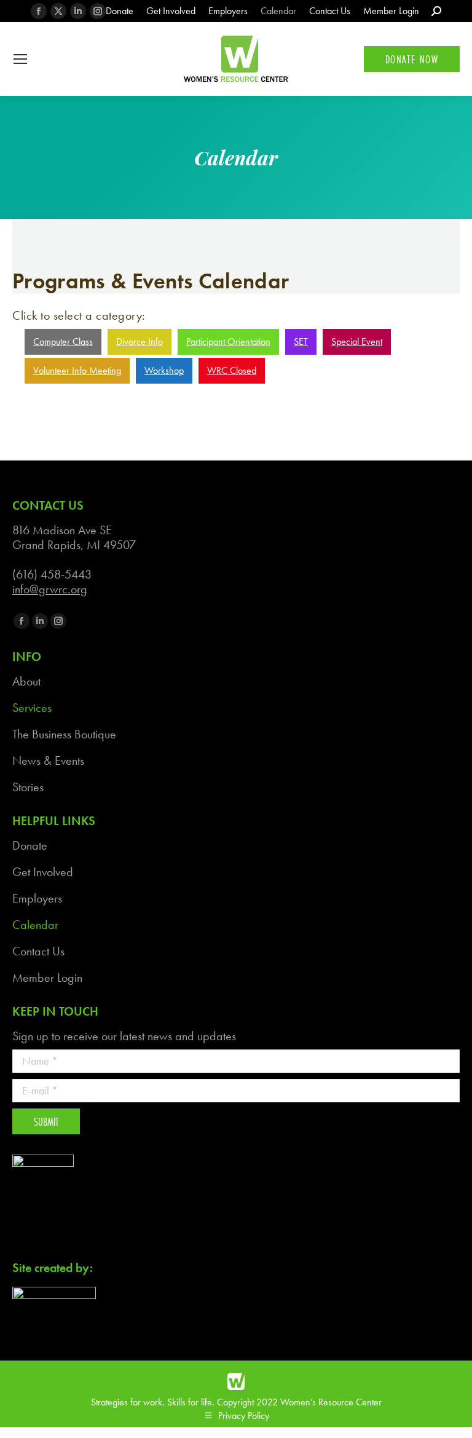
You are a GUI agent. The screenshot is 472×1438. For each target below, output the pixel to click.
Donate (29, 845)
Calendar (35, 924)
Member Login (47, 977)
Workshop (164, 370)
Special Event (356, 341)
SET (301, 341)
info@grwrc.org (49, 589)
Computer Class (63, 341)
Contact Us (38, 951)
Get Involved (42, 871)
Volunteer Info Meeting (77, 370)
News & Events (48, 760)
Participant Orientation (228, 341)
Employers (37, 898)
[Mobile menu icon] (20, 59)
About (26, 681)
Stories (28, 787)
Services (32, 707)
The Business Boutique (64, 734)
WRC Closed (231, 370)
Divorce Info (139, 341)
